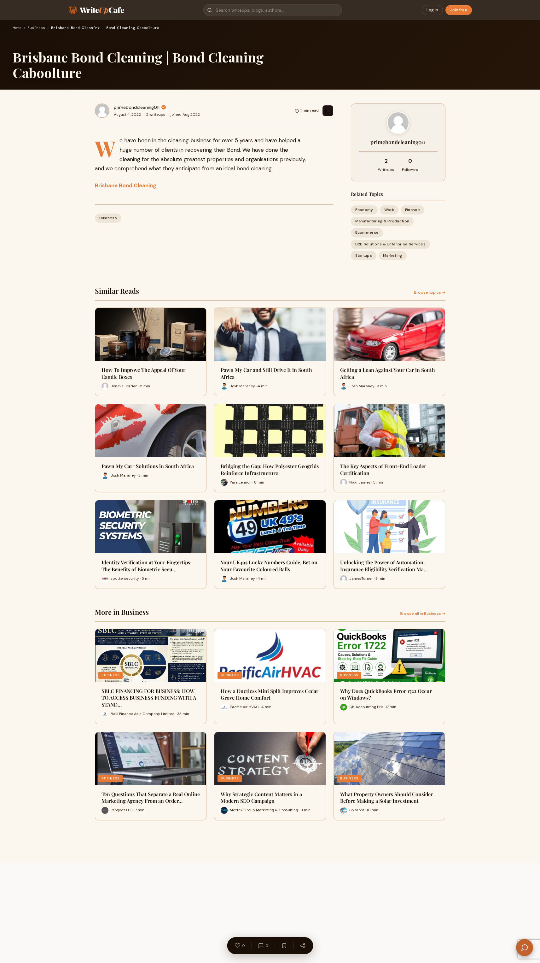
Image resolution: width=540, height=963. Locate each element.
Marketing (392, 255)
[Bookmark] (284, 945)
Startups (363, 255)
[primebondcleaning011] (102, 110)
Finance (412, 209)
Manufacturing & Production (382, 221)
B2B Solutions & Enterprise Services (390, 244)
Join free (458, 10)
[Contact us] (524, 947)
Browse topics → (429, 292)
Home (17, 28)
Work (389, 209)
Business (36, 28)
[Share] (303, 945)
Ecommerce (367, 232)
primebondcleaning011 (137, 107)
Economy (364, 209)
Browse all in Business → (422, 613)
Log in (432, 10)
